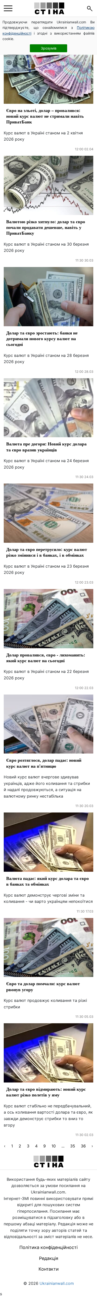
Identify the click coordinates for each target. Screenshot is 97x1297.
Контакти (49, 1269)
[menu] (8, 8)
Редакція (48, 1258)
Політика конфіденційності (48, 1247)
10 (53, 1145)
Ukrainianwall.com (57, 1283)
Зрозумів (48, 48)
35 (72, 1145)
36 (83, 1145)
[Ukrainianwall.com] (49, 8)
